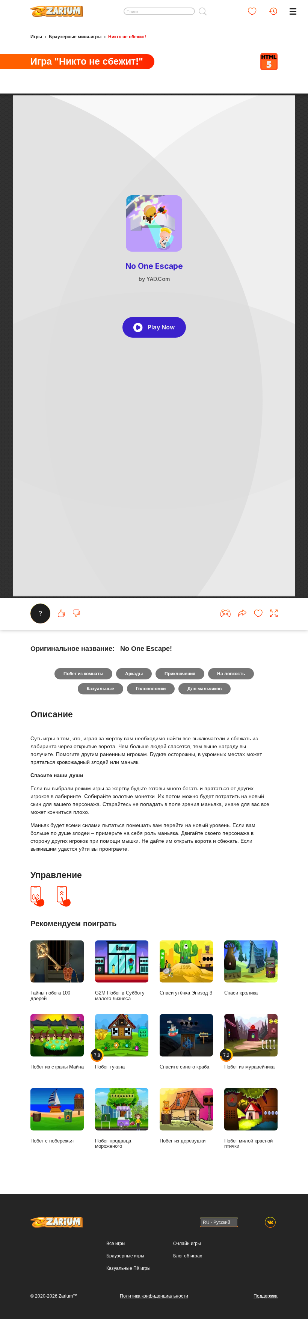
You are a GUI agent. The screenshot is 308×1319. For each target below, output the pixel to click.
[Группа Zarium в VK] (270, 1222)
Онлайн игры (187, 1243)
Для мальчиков (204, 688)
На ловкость (231, 673)
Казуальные (100, 688)
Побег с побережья (52, 1141)
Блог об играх (187, 1256)
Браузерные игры (125, 1256)
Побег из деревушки (182, 1141)
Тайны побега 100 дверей (50, 995)
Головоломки (151, 688)
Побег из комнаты (83, 673)
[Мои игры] (252, 11)
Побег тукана (110, 1061)
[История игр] (273, 11)
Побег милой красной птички (248, 1143)
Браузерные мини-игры (75, 36)
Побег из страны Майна (57, 1067)
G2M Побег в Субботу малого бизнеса (120, 995)
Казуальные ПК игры (128, 1268)
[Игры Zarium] (56, 9)
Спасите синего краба (184, 1067)
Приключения (180, 673)
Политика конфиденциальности (154, 1296)
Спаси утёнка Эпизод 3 (186, 993)
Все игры (115, 1243)
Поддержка (266, 1296)
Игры (36, 36)
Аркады (134, 673)
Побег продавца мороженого (113, 1143)
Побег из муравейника (249, 1061)
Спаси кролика (241, 993)
